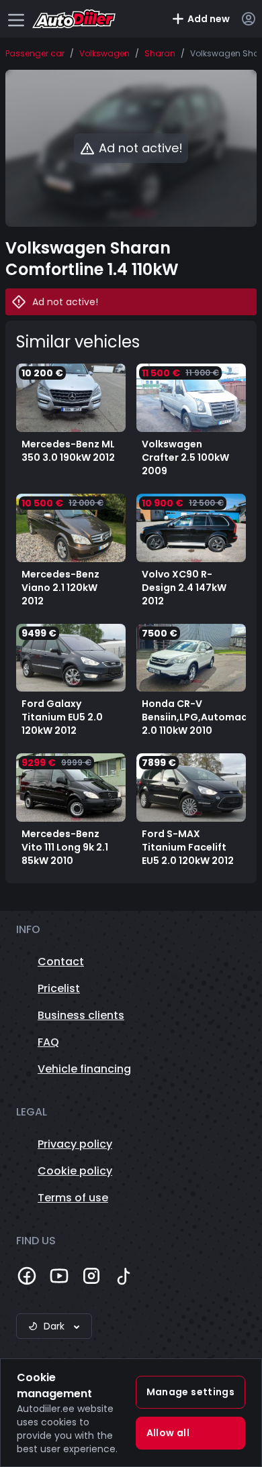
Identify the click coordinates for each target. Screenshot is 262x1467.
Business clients (81, 1015)
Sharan (159, 53)
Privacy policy (75, 1144)
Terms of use (73, 1197)
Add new (208, 18)
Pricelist (59, 988)
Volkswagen (104, 53)
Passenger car (34, 53)
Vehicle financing (84, 1069)
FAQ (48, 1042)
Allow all (167, 1432)
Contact (61, 961)
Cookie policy (75, 1171)
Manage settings (190, 1392)
